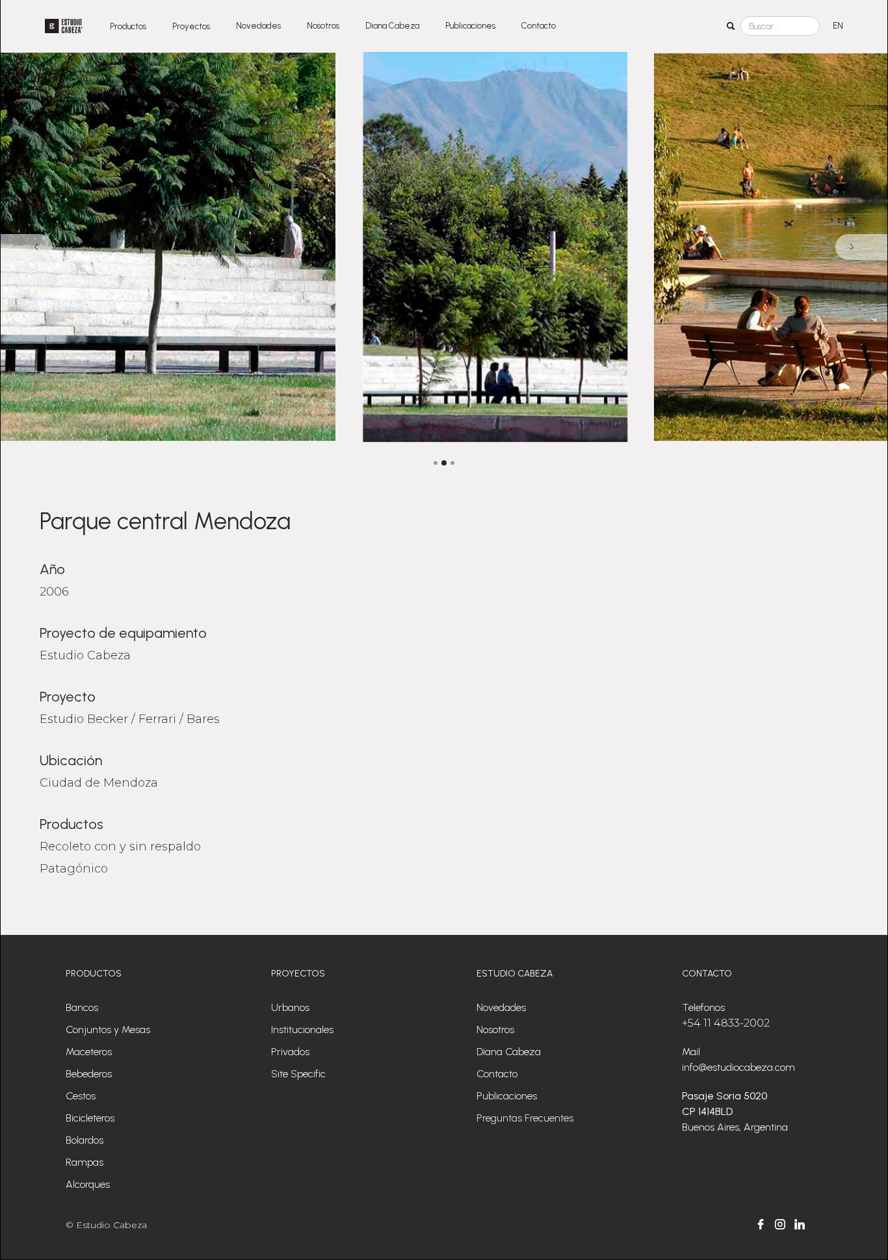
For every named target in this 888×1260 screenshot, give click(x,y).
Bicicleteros (90, 1118)
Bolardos (84, 1140)
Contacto (538, 26)
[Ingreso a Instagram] (780, 1224)
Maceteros (89, 1051)
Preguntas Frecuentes (525, 1118)
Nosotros (323, 26)
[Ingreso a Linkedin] (799, 1224)
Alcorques (88, 1184)
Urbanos (290, 1007)
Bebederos (89, 1074)
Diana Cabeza (392, 26)
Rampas (84, 1162)
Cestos (81, 1096)
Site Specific (298, 1074)
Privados (290, 1051)
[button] (128, 26)
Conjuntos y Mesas (108, 1029)
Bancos (82, 1007)
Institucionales (302, 1029)
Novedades (258, 26)
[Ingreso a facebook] (760, 1224)
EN (838, 26)
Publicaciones (470, 26)
